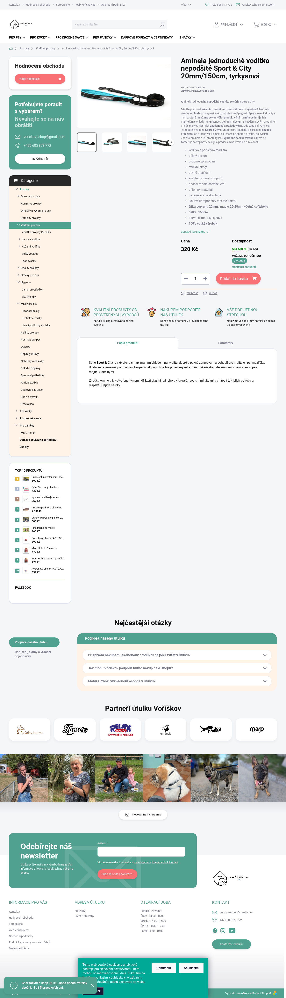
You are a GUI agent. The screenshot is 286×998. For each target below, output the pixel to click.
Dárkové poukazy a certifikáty (38, 439)
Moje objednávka (19, 948)
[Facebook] (215, 930)
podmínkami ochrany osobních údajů (155, 862)
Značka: (197, 91)
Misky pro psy (29, 303)
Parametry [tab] (225, 343)
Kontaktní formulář (231, 944)
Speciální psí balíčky (33, 375)
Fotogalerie (63, 4)
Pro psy (24, 189)
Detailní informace (193, 232)
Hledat (162, 24)
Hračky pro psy (30, 275)
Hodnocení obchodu (38, 4)
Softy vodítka (30, 253)
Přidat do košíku (234, 278)
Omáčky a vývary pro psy (36, 210)
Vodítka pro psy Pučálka (36, 232)
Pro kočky (26, 411)
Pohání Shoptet (262, 993)
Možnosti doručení (244, 267)
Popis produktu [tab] (127, 343)
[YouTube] (232, 930)
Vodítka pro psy (30, 225)
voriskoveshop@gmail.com (44, 137)
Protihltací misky (32, 318)
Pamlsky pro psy (31, 217)
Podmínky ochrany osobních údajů (30, 942)
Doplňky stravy (30, 353)
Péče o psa (27, 404)
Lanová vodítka (31, 239)
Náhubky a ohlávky (32, 361)
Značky (24, 447)
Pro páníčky (27, 425)
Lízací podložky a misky (36, 325)
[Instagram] (223, 930)
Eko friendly (29, 296)
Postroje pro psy (30, 339)
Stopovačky (29, 260)
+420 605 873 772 (37, 145)
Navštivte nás (40, 158)
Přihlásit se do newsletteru (117, 874)
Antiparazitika (29, 382)
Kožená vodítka (31, 246)
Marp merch (28, 432)
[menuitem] (17, 37)
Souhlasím (191, 968)
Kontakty (14, 4)
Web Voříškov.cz (85, 4)
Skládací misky (30, 310)
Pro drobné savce (30, 418)
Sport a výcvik (29, 396)
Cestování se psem (32, 389)
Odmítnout (163, 968)
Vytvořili (230, 993)
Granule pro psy (30, 196)
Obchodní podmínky (113, 4)
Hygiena (26, 282)
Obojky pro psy (30, 267)
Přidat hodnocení (29, 78)
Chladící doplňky (30, 368)
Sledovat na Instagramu (146, 814)
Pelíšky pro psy (30, 332)
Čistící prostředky (32, 289)
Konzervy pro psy (31, 203)
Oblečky (25, 346)
